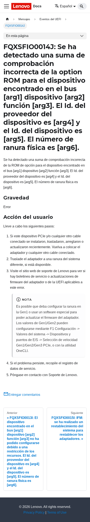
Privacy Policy (34, 512)
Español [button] (66, 6)
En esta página (17, 36)
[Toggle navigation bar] (6, 6)
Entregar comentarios (24, 394)
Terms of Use (57, 512)
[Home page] (7, 19)
